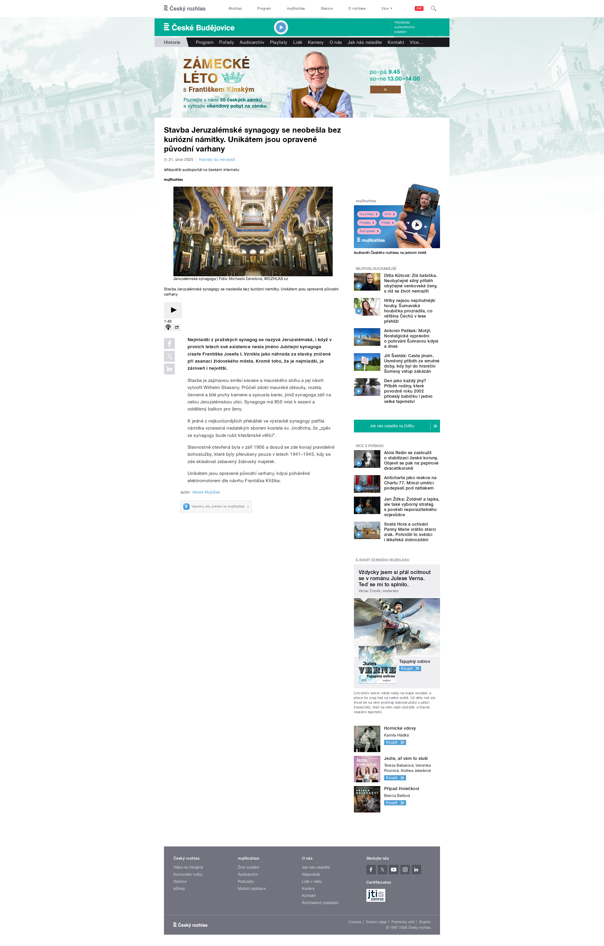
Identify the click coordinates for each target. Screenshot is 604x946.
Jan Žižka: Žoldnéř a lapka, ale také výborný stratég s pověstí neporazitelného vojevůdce (412, 507)
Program (264, 8)
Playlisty (278, 42)
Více (416, 42)
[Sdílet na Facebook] (169, 343)
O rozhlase (357, 8)
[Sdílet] (176, 327)
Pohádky (365, 222)
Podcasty (246, 881)
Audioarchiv (404, 27)
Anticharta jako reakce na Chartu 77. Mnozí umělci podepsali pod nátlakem (410, 482)
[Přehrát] (173, 310)
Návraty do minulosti (217, 159)
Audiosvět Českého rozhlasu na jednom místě (390, 253)
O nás (336, 42)
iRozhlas (235, 8)
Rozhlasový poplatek (320, 902)
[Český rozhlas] (185, 8)
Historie (172, 42)
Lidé (297, 42)
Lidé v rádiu (312, 881)
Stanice (327, 8)
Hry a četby (367, 214)
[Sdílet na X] (169, 356)
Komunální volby (187, 874)
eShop (179, 888)
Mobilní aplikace (252, 888)
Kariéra (308, 888)
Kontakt (396, 42)
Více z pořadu (370, 446)
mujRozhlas (296, 8)
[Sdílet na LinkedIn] (169, 369)
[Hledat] (433, 8)
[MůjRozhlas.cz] (173, 180)
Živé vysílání (367, 231)
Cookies (354, 922)
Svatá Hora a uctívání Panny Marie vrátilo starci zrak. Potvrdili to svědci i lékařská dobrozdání (410, 532)
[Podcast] (168, 327)
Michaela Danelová (245, 278)
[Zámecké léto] (302, 82)
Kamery (400, 32)
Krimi (388, 214)
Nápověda (311, 874)
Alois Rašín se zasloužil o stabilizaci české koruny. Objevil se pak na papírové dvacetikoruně (411, 460)
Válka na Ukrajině (188, 867)
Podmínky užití (403, 922)
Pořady (226, 42)
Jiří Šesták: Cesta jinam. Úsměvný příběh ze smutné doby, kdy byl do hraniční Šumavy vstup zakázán (412, 363)
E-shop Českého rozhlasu (383, 560)
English (425, 922)
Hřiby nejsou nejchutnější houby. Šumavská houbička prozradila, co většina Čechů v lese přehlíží (409, 311)
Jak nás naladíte (365, 42)
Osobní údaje (376, 922)
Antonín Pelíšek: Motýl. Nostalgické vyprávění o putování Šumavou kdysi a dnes (411, 338)
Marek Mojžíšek (206, 492)
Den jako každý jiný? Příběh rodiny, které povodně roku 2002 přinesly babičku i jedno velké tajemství (408, 391)
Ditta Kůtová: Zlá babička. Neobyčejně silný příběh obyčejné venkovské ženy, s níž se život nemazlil (410, 283)
